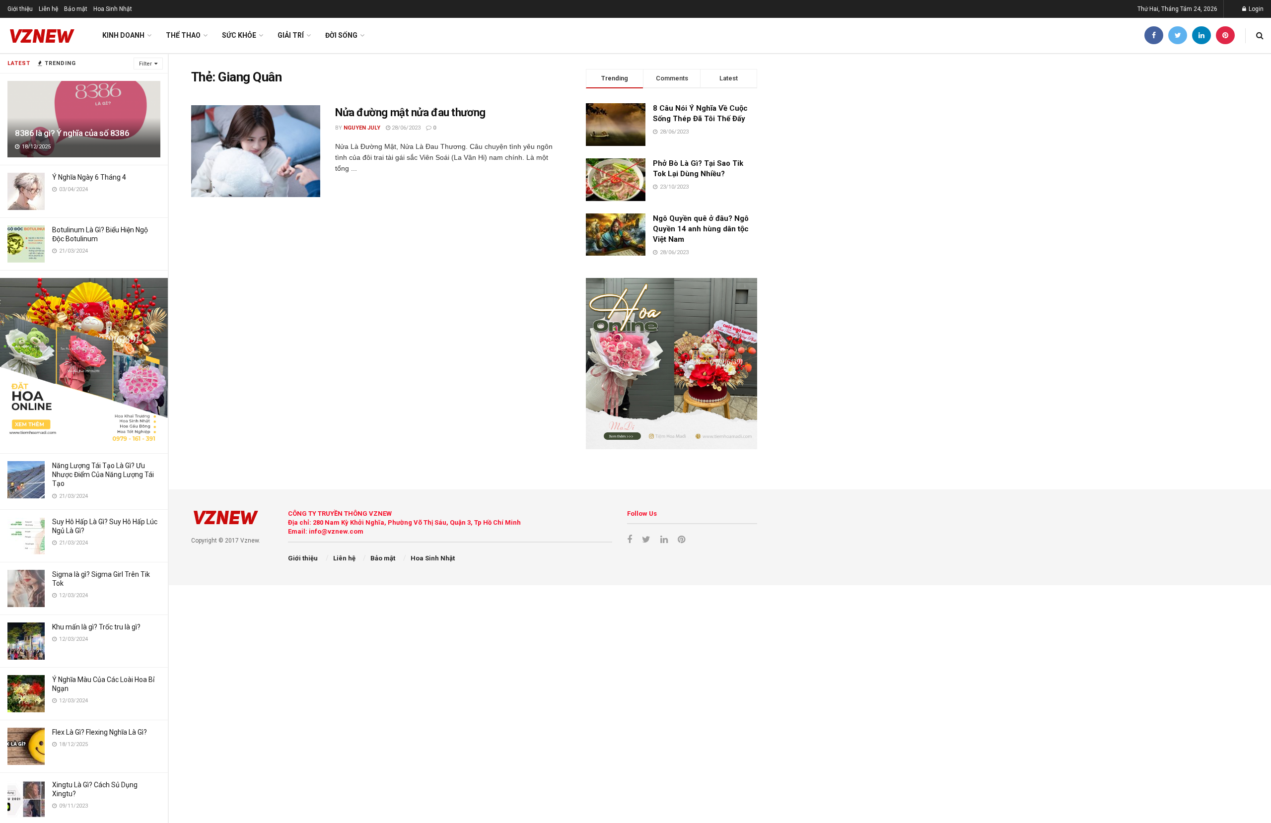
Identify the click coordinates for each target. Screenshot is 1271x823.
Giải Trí (291, 35)
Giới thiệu (20, 8)
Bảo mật (75, 8)
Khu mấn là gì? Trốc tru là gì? (96, 627)
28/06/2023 (405, 128)
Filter (145, 64)
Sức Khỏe (239, 35)
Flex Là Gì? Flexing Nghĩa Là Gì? (99, 732)
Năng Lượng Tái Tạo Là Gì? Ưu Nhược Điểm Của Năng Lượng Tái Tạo (103, 474)
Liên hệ (48, 8)
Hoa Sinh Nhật (112, 8)
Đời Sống (341, 35)
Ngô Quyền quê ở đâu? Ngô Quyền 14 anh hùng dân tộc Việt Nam (701, 229)
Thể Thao (183, 35)
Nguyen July (362, 128)
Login (1255, 8)
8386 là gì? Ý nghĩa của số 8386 (72, 133)
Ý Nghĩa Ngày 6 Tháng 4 (89, 177)
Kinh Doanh (123, 35)
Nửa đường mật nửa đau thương (410, 112)
